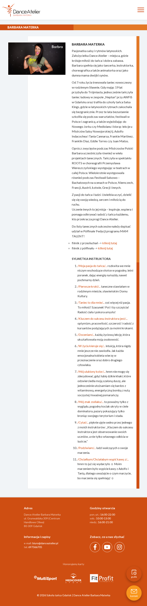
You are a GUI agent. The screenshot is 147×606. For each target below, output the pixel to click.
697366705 (35, 547)
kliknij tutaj (109, 243)
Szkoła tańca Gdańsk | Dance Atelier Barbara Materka (78, 595)
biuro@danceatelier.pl (45, 543)
